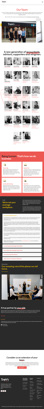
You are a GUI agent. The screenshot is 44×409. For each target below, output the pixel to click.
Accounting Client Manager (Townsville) (13, 246)
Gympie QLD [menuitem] (39, 383)
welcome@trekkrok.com (26, 240)
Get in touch (21, 367)
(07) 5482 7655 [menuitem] (40, 384)
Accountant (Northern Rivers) (10, 254)
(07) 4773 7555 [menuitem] (39, 388)
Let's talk (3, 315)
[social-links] (1, 391)
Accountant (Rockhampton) (10, 215)
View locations (5, 271)
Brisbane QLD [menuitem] (39, 380)
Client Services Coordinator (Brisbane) (13, 258)
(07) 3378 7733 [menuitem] (39, 381)
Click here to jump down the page (33, 16)
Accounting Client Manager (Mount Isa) (13, 250)
